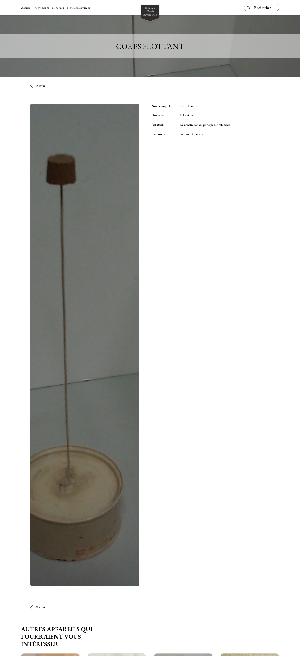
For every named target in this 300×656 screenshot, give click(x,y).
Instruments (41, 8)
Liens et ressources (78, 8)
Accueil (25, 8)
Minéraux (58, 8)
